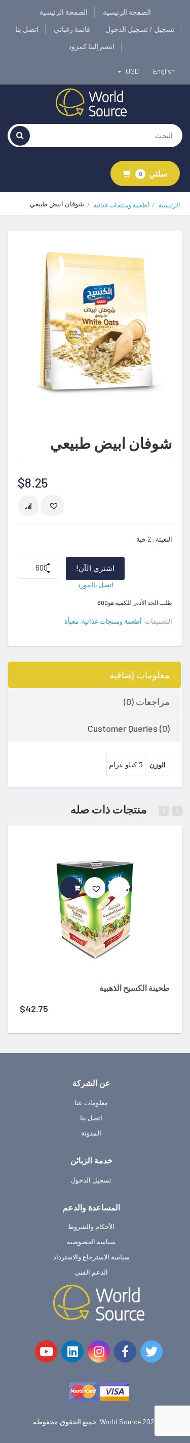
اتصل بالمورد (95, 585)
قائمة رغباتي (72, 29)
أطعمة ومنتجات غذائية (121, 205)
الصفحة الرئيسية (127, 12)
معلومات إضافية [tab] (139, 674)
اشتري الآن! (95, 568)
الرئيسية (169, 205)
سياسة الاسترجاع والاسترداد (91, 1257)
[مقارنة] (28, 505)
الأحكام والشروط (91, 1226)
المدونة (91, 1133)
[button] (52, 505)
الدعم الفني (91, 1272)
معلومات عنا (91, 1103)
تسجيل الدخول (91, 1180)
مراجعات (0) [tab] (147, 701)
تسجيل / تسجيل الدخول (139, 29)
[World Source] (91, 102)
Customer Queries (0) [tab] (129, 728)
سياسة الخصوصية (91, 1242)
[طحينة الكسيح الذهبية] (95, 908)
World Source (120, 1421)
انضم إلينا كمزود (91, 46)
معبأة (71, 621)
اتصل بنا (27, 29)
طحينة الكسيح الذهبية (134, 987)
